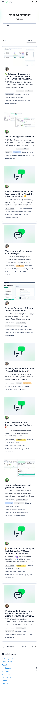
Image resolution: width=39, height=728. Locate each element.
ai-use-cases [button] (9, 631)
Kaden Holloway (19, 332)
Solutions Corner (9, 335)
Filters (30, 40)
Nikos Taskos (19, 574)
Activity (5, 665)
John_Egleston (19, 100)
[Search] (32, 2)
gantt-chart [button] (29, 91)
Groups (5, 681)
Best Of (5, 684)
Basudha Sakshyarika (18, 155)
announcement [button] (21, 439)
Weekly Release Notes (11, 103)
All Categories (7, 659)
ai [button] (24, 628)
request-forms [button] (21, 322)
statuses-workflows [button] (22, 149)
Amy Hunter (18, 214)
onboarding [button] (17, 152)
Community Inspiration (11, 217)
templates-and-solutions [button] (12, 326)
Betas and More (9, 637)
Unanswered (19, 677)
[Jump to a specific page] (35, 646)
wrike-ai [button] (19, 628)
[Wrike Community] (9, 2)
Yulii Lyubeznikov (17, 634)
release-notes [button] (9, 94)
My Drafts (19, 674)
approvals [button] (8, 152)
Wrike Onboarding (10, 158)
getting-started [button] (19, 503)
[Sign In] (36, 2)
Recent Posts (7, 662)
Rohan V (20, 97)
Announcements (9, 452)
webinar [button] (19, 383)
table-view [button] (20, 91)
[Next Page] (32, 646)
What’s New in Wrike (10, 275)
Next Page (10, 646)
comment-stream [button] (21, 499)
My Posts (19, 671)
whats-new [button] (20, 265)
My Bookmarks (19, 668)
